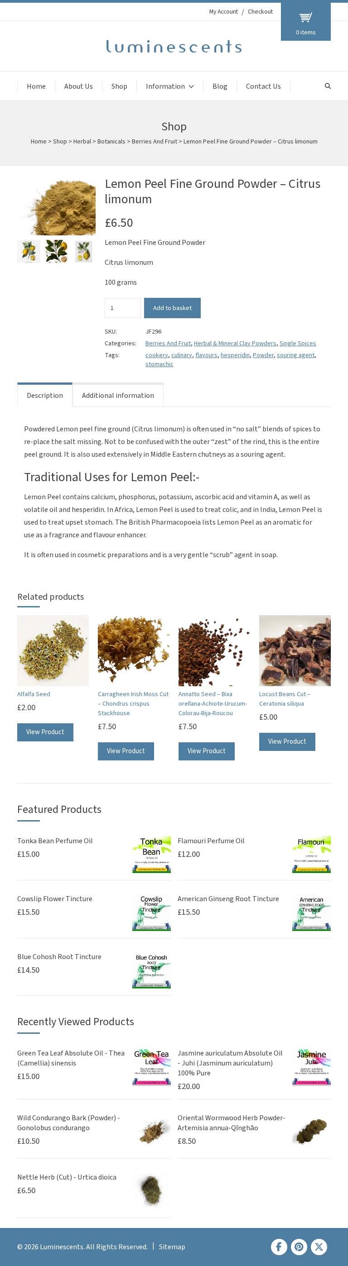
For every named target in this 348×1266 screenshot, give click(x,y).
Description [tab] (45, 396)
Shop (119, 86)
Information (165, 86)
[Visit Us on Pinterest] (299, 1247)
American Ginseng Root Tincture (228, 899)
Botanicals (111, 141)
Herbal (82, 141)
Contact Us (263, 86)
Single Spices (298, 343)
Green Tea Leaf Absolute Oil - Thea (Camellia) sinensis (71, 1058)
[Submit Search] (328, 86)
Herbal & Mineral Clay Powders (235, 343)
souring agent (295, 355)
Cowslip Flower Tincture (54, 899)
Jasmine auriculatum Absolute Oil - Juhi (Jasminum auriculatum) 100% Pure (230, 1063)
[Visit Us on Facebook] (279, 1247)
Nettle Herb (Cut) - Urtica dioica (66, 1177)
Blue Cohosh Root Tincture (59, 957)
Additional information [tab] (118, 396)
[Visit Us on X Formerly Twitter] (319, 1247)
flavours (206, 355)
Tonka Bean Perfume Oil (55, 841)
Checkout (260, 11)
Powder (263, 355)
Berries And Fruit (154, 141)
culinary (181, 355)
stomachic (159, 364)
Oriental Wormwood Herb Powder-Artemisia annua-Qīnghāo (231, 1123)
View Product (45, 732)
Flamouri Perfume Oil (211, 841)
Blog (220, 86)
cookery (156, 355)
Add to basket (172, 308)
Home (36, 86)
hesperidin (235, 355)
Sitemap (172, 1247)
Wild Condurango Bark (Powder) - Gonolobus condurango (68, 1123)
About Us (78, 86)
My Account (223, 11)
